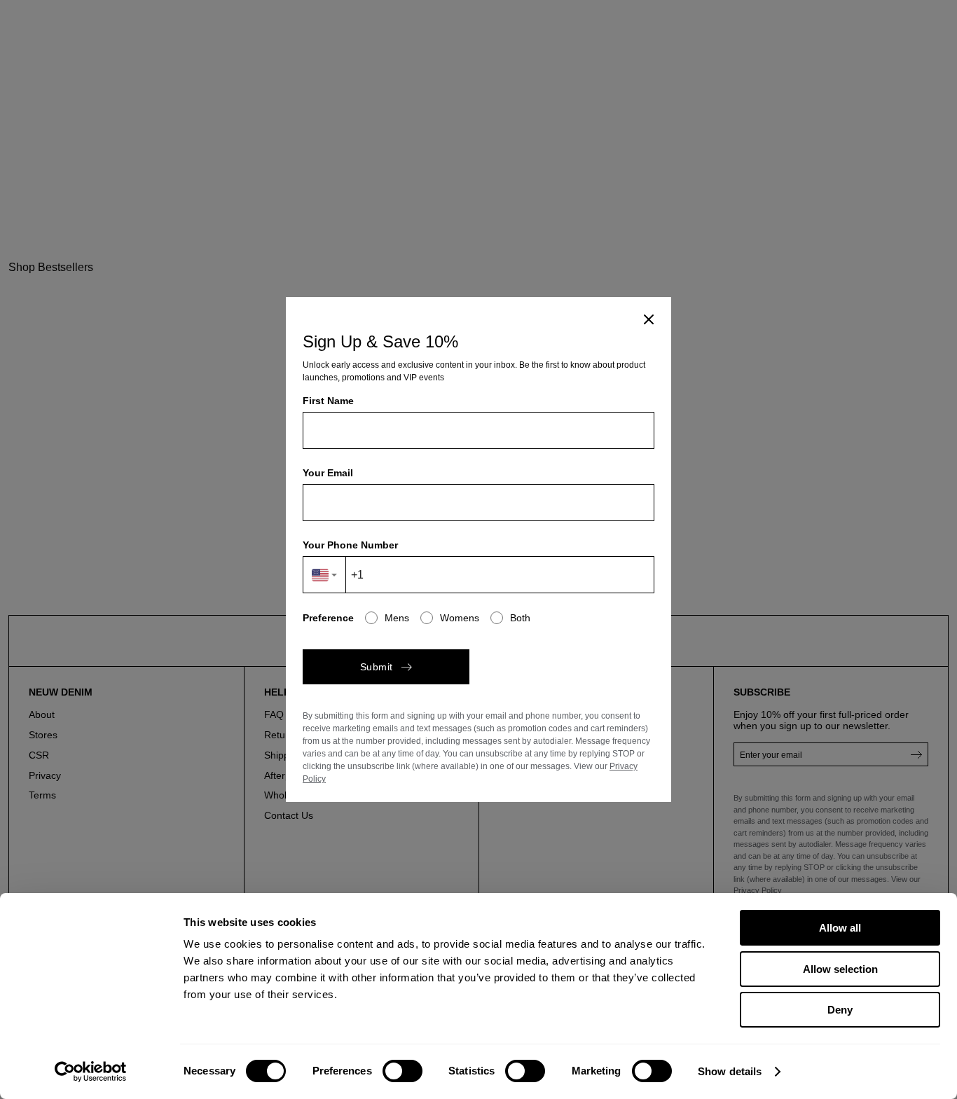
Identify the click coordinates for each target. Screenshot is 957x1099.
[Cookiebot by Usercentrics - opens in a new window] (90, 1071)
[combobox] (324, 575)
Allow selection (840, 969)
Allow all (840, 928)
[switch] (402, 1071)
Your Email (328, 472)
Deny (840, 1010)
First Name (328, 400)
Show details (730, 1071)
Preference (328, 617)
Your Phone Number (350, 545)
